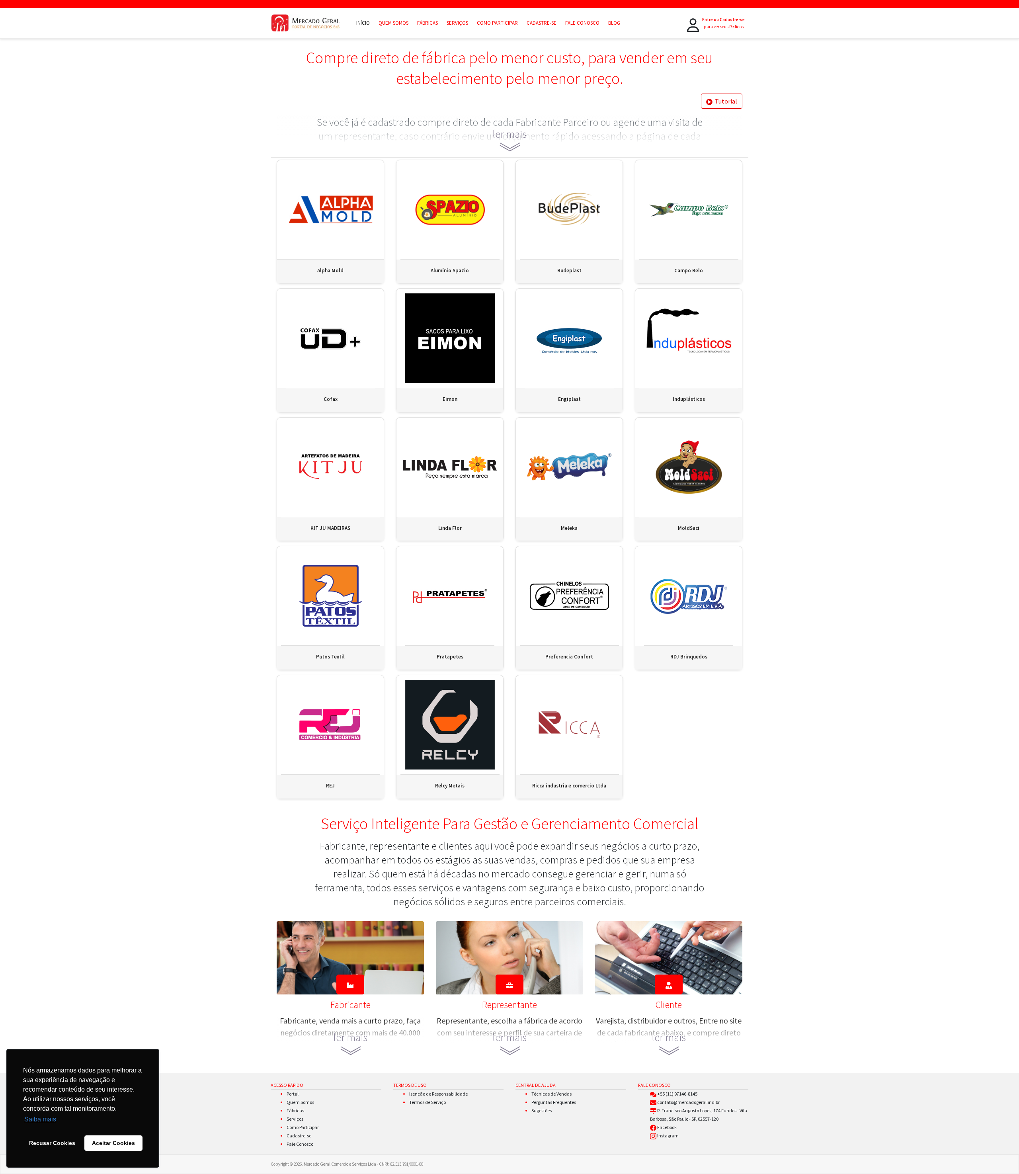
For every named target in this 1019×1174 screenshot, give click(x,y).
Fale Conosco (300, 1144)
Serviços (295, 1119)
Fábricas (295, 1110)
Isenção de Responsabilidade (438, 1094)
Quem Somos (300, 1102)
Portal (293, 1094)
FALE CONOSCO (582, 23)
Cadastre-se (299, 1136)
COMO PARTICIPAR (497, 23)
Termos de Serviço (427, 1102)
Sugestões (541, 1110)
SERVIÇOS (457, 23)
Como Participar (303, 1127)
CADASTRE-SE (541, 23)
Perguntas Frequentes (553, 1102)
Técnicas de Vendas (551, 1094)
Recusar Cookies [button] (52, 1143)
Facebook (667, 1127)
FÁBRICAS (427, 23)
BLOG (614, 23)
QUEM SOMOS (393, 23)
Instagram (668, 1136)
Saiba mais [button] (40, 1119)
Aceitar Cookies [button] (113, 1143)
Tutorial (725, 101)
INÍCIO (363, 23)
